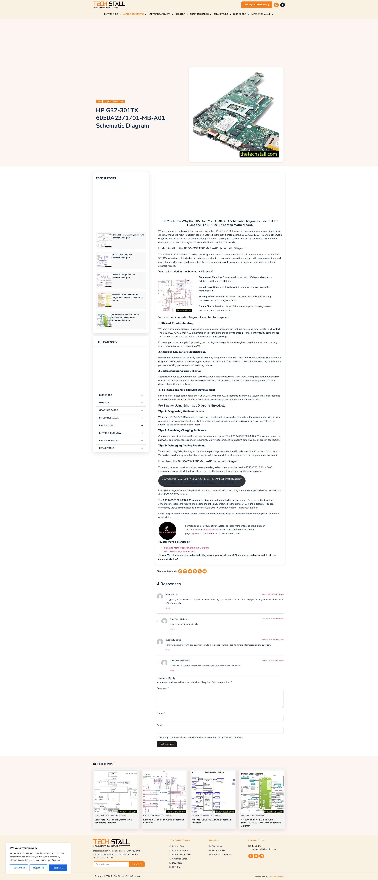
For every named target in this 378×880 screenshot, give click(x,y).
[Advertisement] (189, 42)
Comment (163, 688)
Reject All (38, 867)
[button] (276, 5)
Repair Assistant (213, 529)
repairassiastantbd (201, 533)
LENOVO (169, 815)
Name (161, 713)
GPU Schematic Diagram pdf (179, 551)
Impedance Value (121, 418)
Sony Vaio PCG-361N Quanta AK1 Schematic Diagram (127, 236)
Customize (19, 867)
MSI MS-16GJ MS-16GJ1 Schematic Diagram (123, 256)
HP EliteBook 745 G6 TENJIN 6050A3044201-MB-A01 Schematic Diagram (125, 317)
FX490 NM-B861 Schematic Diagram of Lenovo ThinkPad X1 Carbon (127, 297)
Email (160, 725)
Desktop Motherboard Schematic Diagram (186, 547)
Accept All (57, 867)
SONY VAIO (121, 815)
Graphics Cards (121, 410)
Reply (168, 608)
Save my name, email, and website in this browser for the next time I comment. (201, 737)
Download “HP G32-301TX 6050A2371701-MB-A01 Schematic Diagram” (202, 481)
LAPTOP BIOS (121, 425)
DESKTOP (121, 403)
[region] (38, 858)
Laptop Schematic (114, 101)
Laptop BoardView (121, 433)
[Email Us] (249, 846)
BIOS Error (121, 395)
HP (99, 101)
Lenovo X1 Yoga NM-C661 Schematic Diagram (124, 276)
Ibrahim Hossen (276, 876)
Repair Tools (121, 448)
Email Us (256, 846)
